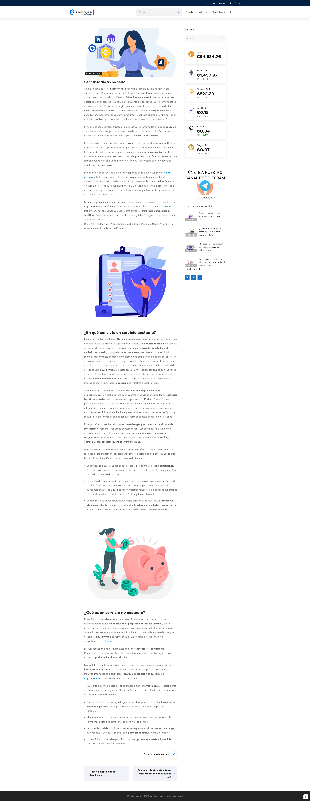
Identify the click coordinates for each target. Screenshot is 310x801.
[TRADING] (191, 213)
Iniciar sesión (210, 3)
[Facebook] (200, 277)
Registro (222, 3)
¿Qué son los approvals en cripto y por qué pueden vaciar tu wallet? (210, 231)
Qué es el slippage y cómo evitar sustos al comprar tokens (210, 216)
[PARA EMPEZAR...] (191, 259)
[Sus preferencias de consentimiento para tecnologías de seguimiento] (305, 796)
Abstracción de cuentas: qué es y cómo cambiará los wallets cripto (212, 247)
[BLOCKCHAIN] (191, 229)
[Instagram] (187, 277)
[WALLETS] (191, 244)
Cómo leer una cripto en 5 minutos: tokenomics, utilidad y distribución (212, 262)
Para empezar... (93, 74)
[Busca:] (159, 12)
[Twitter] (193, 277)
